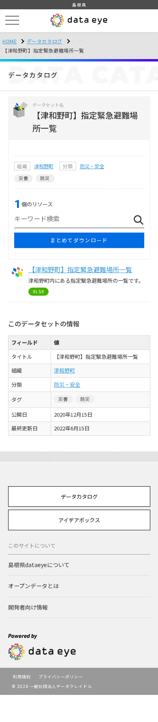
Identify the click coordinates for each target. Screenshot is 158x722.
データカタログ (44, 41)
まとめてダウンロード (79, 240)
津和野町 (43, 166)
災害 (23, 178)
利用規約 (22, 676)
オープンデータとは (33, 586)
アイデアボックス (79, 520)
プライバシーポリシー (60, 676)
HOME (9, 41)
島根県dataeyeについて (39, 565)
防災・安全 (92, 166)
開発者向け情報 (28, 607)
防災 (45, 178)
